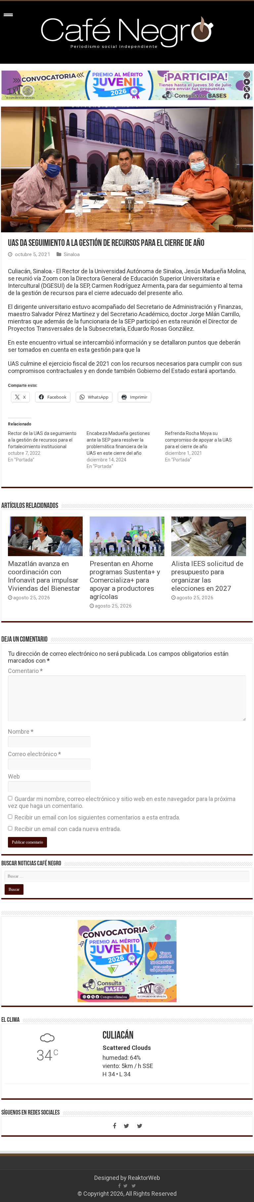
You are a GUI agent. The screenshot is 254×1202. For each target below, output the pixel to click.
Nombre (20, 731)
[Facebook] (114, 1126)
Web (14, 776)
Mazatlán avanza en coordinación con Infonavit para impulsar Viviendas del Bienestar (44, 575)
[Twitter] (126, 1126)
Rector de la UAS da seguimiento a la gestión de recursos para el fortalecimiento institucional (42, 440)
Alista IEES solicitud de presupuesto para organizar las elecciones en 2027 (207, 575)
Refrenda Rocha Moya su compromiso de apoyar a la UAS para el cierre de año (198, 440)
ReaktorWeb (144, 1177)
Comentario (25, 670)
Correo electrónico (34, 754)
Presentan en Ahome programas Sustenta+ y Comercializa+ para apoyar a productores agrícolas (125, 580)
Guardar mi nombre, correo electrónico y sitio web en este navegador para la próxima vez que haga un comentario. (121, 802)
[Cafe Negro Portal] (127, 31)
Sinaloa (72, 254)
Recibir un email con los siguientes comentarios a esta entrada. (97, 817)
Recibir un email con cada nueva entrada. (68, 828)
